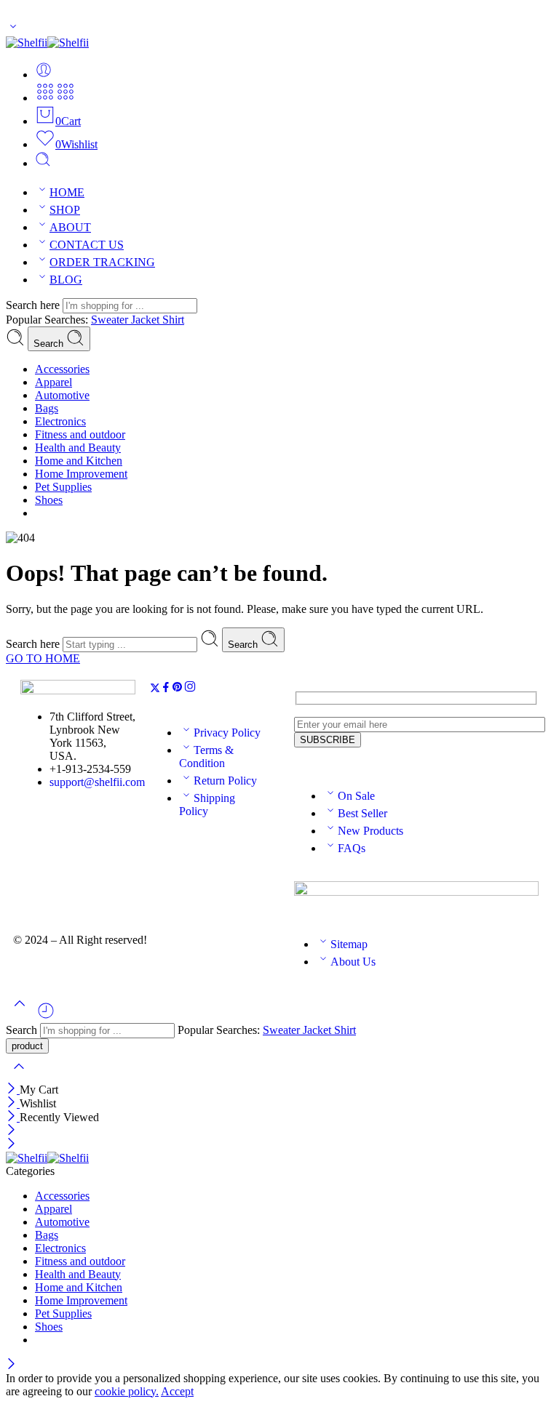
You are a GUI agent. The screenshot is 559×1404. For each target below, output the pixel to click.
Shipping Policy (207, 804)
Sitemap (349, 944)
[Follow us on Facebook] (166, 689)
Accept (177, 1391)
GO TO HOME (43, 658)
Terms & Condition (206, 756)
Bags (46, 408)
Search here (34, 305)
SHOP (64, 210)
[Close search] (19, 1076)
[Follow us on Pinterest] (177, 689)
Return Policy (225, 780)
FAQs (351, 848)
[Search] (43, 163)
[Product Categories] (45, 98)
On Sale (356, 796)
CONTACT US (86, 244)
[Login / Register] (43, 74)
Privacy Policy (227, 732)
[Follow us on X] (155, 689)
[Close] (13, 1089)
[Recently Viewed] (45, 1016)
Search (49, 343)
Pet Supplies (63, 487)
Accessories (62, 369)
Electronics (60, 421)
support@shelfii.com (97, 782)
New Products (370, 831)
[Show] (13, 29)
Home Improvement (81, 474)
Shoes (49, 500)
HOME (66, 192)
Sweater (111, 319)
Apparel (53, 382)
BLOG (65, 279)
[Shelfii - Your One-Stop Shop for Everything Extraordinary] (47, 42)
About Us (353, 961)
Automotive (62, 395)
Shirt (173, 319)
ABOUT (70, 227)
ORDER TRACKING (102, 262)
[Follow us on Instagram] (190, 689)
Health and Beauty (78, 447)
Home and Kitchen (78, 460)
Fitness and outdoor (80, 434)
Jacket (146, 319)
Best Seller (362, 813)
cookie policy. (127, 1391)
